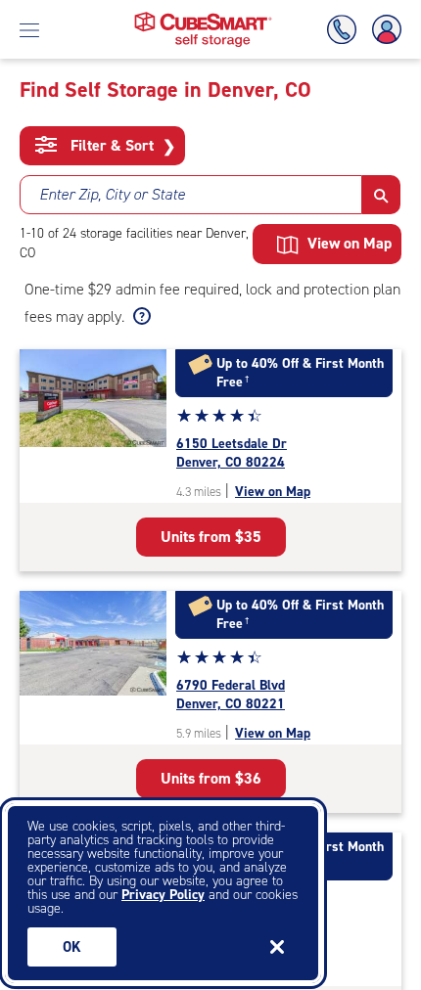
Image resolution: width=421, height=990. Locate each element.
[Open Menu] (29, 29)
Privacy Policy (163, 894)
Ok (72, 947)
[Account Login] (382, 30)
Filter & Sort (121, 146)
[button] (381, 194)
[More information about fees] (139, 317)
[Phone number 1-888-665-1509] (345, 30)
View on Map (272, 491)
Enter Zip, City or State (112, 194)
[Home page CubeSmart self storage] (203, 17)
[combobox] (191, 194)
